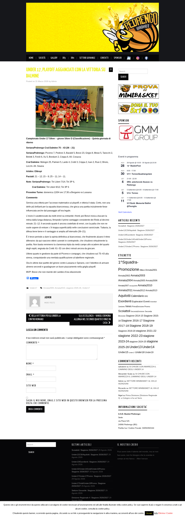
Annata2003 (138, 275)
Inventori (153, 302)
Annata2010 (60, 288)
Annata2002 (124, 275)
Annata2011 (125, 290)
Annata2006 (151, 280)
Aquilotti (124, 296)
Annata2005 (139, 280)
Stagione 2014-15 (134, 315)
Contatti (104, 58)
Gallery (54, 58)
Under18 (140, 352)
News (128, 306)
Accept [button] (149, 513)
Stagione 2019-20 (126, 331)
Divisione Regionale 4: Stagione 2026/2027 (90, 498)
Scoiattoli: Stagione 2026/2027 (131, 226)
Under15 (123, 352)
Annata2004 (125, 280)
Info (156, 513)
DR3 (64, 58)
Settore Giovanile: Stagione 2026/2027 (88, 490)
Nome (30, 364)
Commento (33, 343)
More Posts (50, 303)
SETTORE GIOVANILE (87, 58)
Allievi (142, 270)
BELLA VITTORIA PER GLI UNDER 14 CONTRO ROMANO (44, 318)
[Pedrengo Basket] (92, 27)
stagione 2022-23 (130, 335)
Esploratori (137, 301)
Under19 (149, 352)
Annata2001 (151, 270)
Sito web (31, 385)
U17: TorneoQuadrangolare (139, 173)
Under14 (148, 347)
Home (31, 58)
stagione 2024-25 (137, 341)
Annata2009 (48, 288)
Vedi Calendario (125, 212)
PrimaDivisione (138, 307)
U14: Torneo (132, 193)
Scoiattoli (124, 311)
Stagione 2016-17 (131, 320)
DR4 (72, 58)
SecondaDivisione (137, 311)
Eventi (146, 301)
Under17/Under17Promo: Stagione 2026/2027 (138, 246)
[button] (120, 137)
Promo (147, 306)
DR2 (146, 296)
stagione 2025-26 (73, 288)
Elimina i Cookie (165, 513)
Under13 (135, 347)
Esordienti (124, 301)
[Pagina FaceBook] (146, 58)
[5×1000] (138, 108)
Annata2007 (123, 286)
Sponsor (117, 58)
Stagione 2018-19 (141, 325)
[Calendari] (129, 58)
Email (30, 375)
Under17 (33, 288)
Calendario (137, 295)
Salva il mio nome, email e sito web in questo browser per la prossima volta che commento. (66, 402)
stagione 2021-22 (146, 330)
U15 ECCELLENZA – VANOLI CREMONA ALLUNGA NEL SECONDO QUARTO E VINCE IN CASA (92, 319)
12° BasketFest (134, 165)
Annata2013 (151, 290)
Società (42, 58)
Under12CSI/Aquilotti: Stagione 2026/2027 (136, 230)
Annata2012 (139, 290)
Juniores (121, 307)
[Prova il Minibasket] (138, 91)
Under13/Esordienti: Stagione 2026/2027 (135, 235)
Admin (54, 81)
